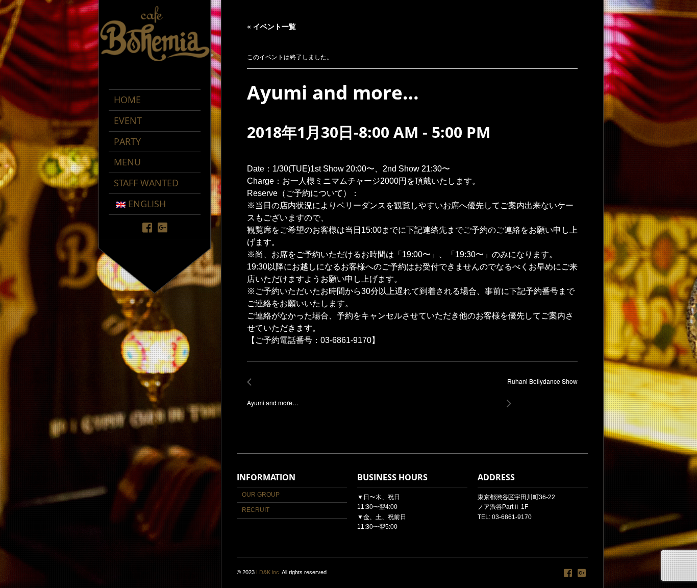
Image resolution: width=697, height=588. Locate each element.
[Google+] (162, 227)
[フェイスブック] (147, 227)
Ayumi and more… (272, 397)
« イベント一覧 (271, 26)
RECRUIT (255, 509)
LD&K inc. (268, 572)
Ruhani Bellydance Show (540, 387)
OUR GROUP (261, 494)
